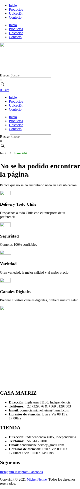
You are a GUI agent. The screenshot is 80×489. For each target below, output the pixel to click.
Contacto (15, 17)
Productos (16, 9)
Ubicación (16, 13)
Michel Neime (37, 479)
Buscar (5, 75)
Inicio (13, 5)
